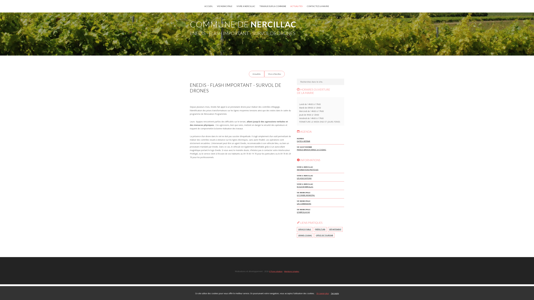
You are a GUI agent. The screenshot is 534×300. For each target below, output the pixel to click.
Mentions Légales (291, 271)
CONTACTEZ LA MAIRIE (318, 6)
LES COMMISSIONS (304, 204)
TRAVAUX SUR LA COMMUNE (272, 6)
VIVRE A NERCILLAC (246, 6)
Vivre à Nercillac (274, 74)
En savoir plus (323, 293)
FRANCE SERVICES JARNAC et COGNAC (311, 150)
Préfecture (320, 229)
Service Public (304, 229)
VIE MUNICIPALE (224, 6)
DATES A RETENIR (303, 141)
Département (335, 229)
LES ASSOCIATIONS (304, 178)
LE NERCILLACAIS (303, 212)
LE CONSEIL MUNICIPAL (306, 195)
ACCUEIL (208, 6)
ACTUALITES (296, 6)
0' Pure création (275, 271)
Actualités (257, 74)
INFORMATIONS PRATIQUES (307, 170)
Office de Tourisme (324, 235)
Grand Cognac (305, 235)
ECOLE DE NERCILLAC (305, 187)
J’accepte (335, 293)
